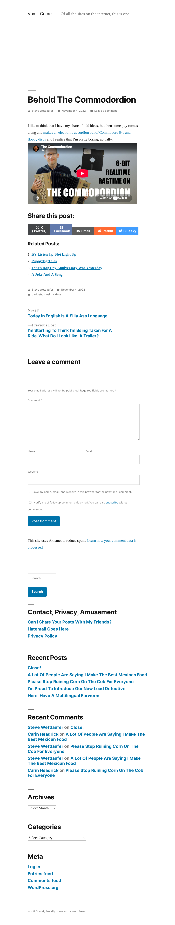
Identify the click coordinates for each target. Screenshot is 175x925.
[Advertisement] (87, 54)
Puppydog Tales (44, 261)
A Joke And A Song (47, 274)
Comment (35, 400)
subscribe (112, 502)
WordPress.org (43, 887)
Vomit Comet (40, 13)
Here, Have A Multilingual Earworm (63, 695)
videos (57, 294)
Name (31, 451)
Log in (34, 866)
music (47, 294)
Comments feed (44, 880)
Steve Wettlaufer (42, 110)
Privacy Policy (42, 636)
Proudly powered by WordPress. (65, 911)
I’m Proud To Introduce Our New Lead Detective (76, 688)
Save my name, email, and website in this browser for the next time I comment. (82, 492)
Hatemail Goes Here (48, 629)
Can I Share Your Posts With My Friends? (70, 622)
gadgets (37, 294)
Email (89, 451)
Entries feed (40, 873)
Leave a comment (105, 110)
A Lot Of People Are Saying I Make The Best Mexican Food (87, 674)
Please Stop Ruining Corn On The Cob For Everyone (81, 681)
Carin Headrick (43, 734)
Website (33, 471)
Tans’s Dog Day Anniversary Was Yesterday (66, 267)
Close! (34, 667)
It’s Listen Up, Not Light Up (53, 254)
